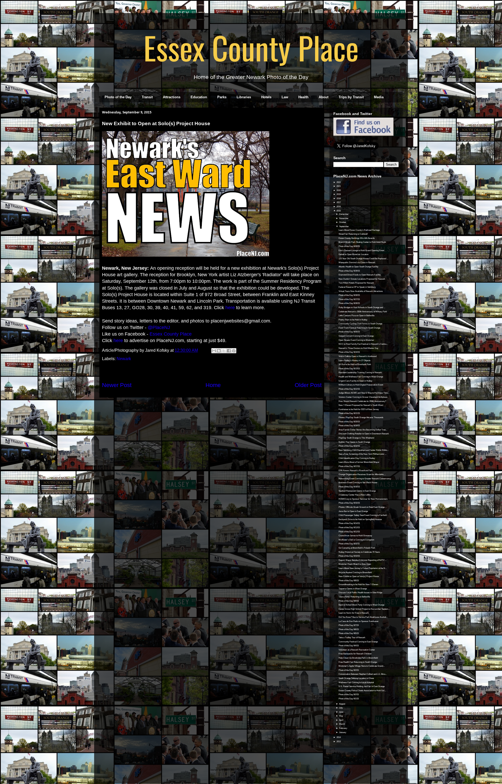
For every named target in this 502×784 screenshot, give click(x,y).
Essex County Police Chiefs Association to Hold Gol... (362, 690)
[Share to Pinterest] (233, 350)
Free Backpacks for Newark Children (355, 654)
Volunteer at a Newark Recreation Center (357, 650)
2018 (338, 198)
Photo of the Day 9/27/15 (349, 299)
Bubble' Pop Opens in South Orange (354, 442)
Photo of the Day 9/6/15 (349, 629)
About (323, 97)
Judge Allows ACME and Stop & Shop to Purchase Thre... (364, 393)
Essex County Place (251, 47)
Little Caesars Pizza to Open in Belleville (356, 315)
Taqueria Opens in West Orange (353, 588)
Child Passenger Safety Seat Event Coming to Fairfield (363, 515)
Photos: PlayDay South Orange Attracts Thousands (361, 417)
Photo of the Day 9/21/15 (349, 413)
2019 (338, 194)
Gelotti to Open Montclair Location (353, 254)
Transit (147, 97)
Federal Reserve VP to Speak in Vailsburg (357, 287)
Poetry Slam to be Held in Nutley (353, 320)
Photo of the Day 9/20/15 (349, 421)
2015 (338, 211)
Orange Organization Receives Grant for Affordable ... (362, 474)
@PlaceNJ (159, 327)
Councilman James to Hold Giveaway (355, 535)
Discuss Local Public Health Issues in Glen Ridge (360, 592)
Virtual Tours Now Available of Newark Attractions (361, 291)
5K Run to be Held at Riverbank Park (355, 364)
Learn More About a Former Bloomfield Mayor (359, 462)
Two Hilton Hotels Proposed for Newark (356, 283)
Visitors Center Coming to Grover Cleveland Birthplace (363, 397)
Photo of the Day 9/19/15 (349, 425)
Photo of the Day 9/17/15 (349, 466)
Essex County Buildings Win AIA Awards (357, 238)
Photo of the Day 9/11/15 (349, 544)
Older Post (308, 385)
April (341, 720)
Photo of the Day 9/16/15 (349, 487)
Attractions (171, 97)
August (342, 704)
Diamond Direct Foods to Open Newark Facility (360, 275)
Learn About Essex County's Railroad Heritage (359, 230)
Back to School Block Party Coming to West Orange (361, 605)
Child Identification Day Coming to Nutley (357, 458)
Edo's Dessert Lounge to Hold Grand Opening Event (361, 250)
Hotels (266, 97)
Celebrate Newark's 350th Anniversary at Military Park (363, 311)
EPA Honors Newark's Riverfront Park (356, 470)
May (341, 716)
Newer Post (117, 385)
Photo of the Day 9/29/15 (349, 271)
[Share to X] (223, 350)
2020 (338, 190)
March (342, 724)
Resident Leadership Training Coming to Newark (360, 372)
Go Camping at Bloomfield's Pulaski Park (357, 548)
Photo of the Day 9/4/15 (349, 645)
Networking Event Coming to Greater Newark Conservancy (365, 478)
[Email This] (213, 350)
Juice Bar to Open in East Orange (353, 511)
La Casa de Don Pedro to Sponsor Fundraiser (359, 621)
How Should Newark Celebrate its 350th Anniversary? (362, 401)
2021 (338, 186)
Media (379, 97)
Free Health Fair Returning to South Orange (358, 662)
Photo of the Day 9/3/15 (349, 670)
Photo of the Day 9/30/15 (349, 246)
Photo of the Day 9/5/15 (349, 633)
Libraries (244, 97)
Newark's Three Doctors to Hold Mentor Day (358, 348)
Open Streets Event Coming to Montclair (356, 340)
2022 (338, 182)
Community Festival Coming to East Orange (358, 642)
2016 (338, 206)
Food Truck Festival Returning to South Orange (359, 328)
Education (199, 97)
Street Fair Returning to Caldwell (353, 234)
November (344, 218)
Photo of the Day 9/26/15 (349, 303)
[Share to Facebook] (228, 350)
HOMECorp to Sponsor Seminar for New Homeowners (363, 499)
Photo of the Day (118, 97)
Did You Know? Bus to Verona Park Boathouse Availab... (363, 617)
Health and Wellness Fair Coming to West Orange (361, 377)
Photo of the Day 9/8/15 (349, 601)
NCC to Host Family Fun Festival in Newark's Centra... (363, 344)
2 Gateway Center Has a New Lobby (355, 495)
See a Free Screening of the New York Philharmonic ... (362, 454)
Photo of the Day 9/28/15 (349, 295)
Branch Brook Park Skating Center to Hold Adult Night (362, 242)
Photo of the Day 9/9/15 (349, 580)
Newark (124, 358)
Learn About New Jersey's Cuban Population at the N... (363, 568)
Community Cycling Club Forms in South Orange (360, 323)
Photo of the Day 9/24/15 (349, 352)
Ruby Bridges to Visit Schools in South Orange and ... (362, 307)
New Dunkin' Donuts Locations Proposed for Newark (362, 279)
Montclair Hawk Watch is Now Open (355, 564)
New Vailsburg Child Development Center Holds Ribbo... (364, 450)
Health (303, 97)
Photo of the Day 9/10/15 (349, 556)
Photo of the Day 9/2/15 (349, 694)
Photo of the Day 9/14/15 (349, 523)
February (343, 728)
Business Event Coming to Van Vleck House (358, 482)
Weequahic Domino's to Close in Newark (357, 262)
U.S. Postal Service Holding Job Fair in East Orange (362, 686)
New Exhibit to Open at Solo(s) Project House (359, 576)
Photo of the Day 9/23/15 (349, 368)
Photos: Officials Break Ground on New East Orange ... (363, 507)
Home (213, 385)
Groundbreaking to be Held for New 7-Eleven (358, 584)
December (344, 214)
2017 (338, 202)
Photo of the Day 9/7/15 (349, 625)
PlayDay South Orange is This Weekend (356, 438)
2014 (338, 737)
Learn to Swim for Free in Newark (354, 613)
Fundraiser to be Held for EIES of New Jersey (359, 409)
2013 (338, 741)
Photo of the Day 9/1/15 (349, 698)
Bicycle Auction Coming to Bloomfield (355, 572)
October (343, 222)
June (341, 712)
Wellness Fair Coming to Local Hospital (356, 682)
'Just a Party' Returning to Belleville (354, 597)
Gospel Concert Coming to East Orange (356, 336)
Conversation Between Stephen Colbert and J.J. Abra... (363, 674)
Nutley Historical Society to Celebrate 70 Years (359, 552)
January (343, 732)
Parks (221, 97)
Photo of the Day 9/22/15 (349, 389)
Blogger (289, 770)
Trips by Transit (351, 97)
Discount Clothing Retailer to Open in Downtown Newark (364, 434)
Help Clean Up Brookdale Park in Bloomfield (358, 658)
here (230, 307)
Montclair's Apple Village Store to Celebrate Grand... (362, 666)
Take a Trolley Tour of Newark (352, 637)
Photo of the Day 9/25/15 (349, 332)
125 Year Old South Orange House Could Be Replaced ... (363, 258)
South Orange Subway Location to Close (356, 678)
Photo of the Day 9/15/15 (349, 503)
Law (285, 97)
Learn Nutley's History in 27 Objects (354, 360)
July (341, 708)
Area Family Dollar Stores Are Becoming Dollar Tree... (363, 430)
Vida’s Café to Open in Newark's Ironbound (357, 356)
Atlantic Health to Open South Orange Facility (358, 267)
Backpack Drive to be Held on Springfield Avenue (360, 519)
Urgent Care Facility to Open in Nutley (355, 381)
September (344, 226)
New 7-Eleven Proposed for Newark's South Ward (361, 405)
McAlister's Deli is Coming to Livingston (356, 540)
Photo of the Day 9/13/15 (349, 527)
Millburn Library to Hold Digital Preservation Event (361, 385)
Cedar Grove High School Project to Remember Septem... (364, 609)
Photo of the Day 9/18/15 (349, 446)
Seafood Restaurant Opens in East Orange (357, 491)
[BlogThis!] (218, 350)
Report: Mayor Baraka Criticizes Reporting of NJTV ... (362, 560)
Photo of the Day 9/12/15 (349, 532)
